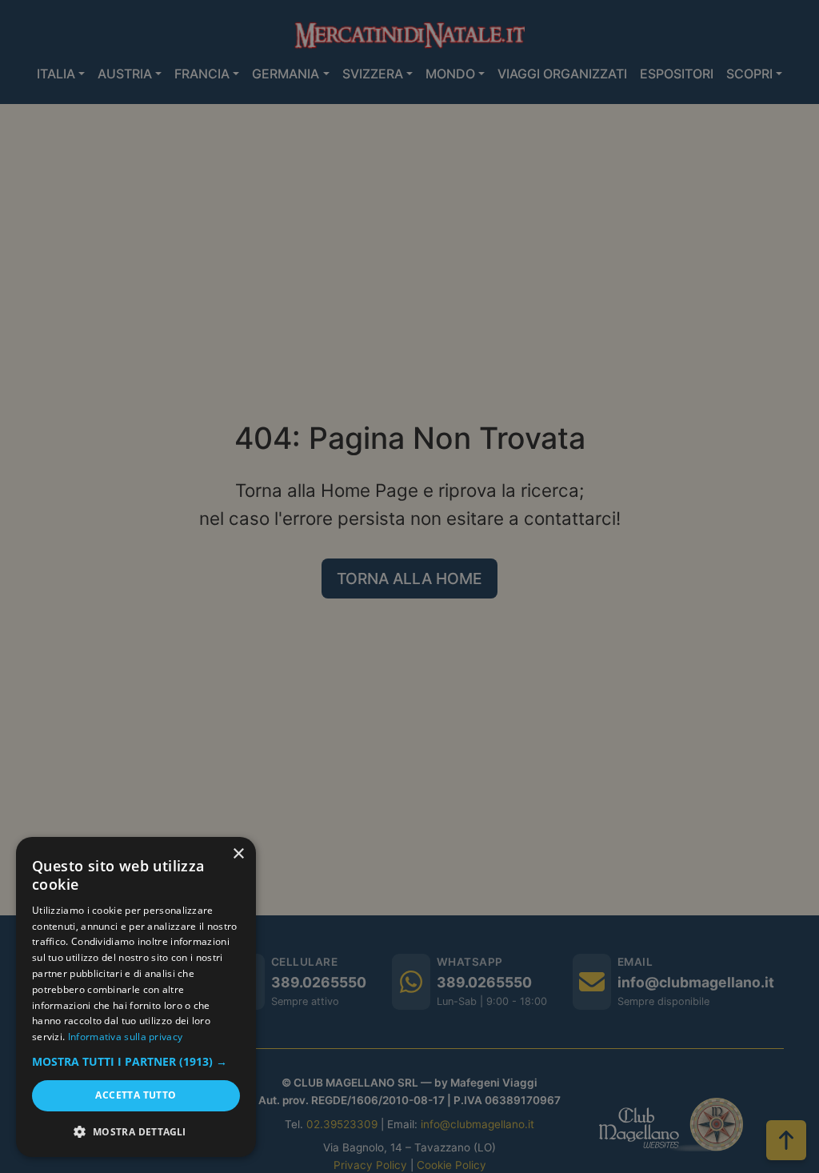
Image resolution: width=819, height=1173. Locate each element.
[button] (136, 1062)
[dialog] (136, 997)
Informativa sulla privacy (125, 1036)
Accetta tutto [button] (135, 1095)
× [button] (238, 854)
